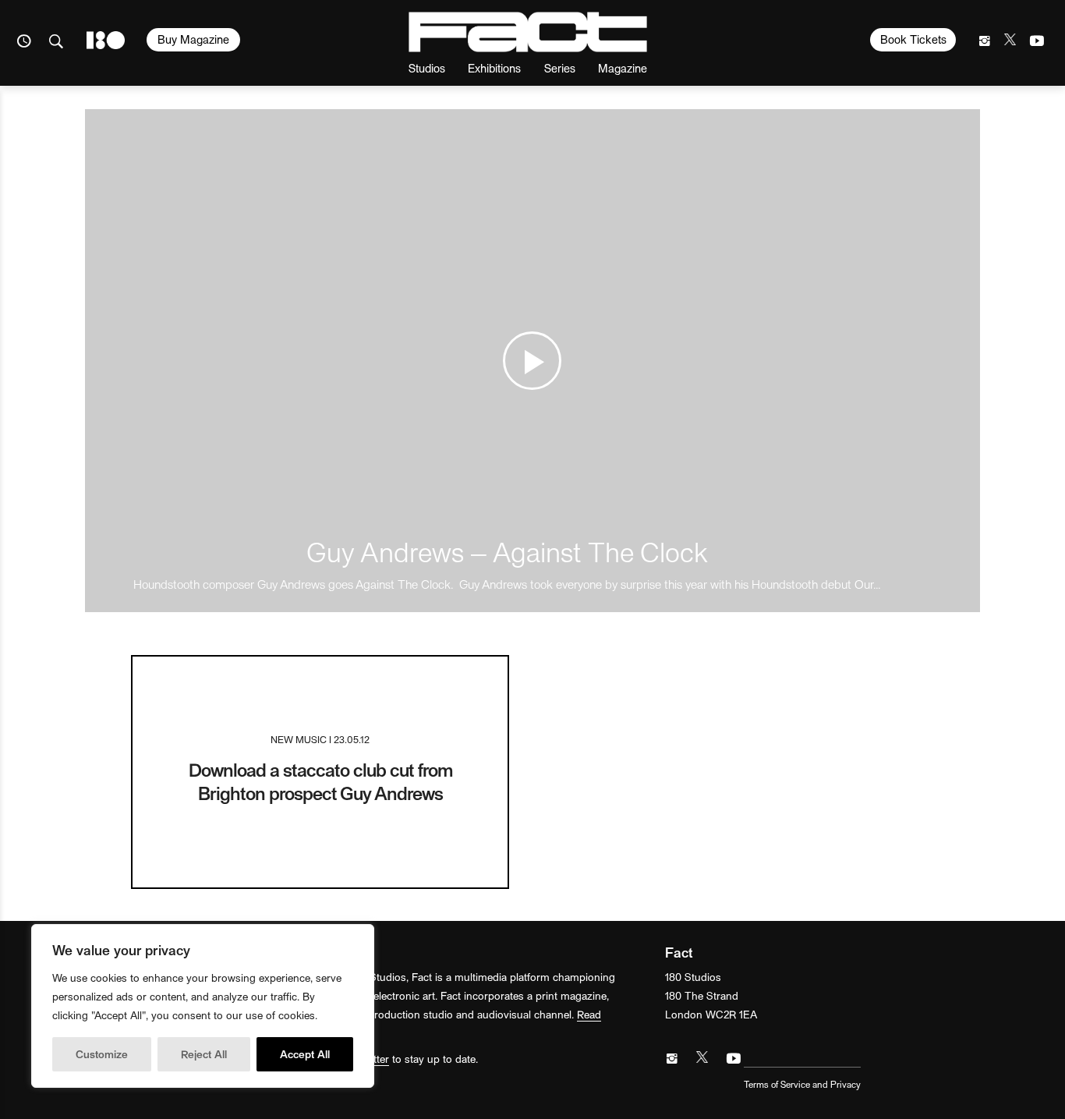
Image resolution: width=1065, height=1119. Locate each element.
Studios (427, 67)
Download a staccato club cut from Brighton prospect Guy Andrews (320, 781)
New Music (299, 739)
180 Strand (106, 40)
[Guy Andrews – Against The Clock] (532, 360)
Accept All (305, 1054)
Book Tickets (913, 39)
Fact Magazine (528, 32)
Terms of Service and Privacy (802, 1083)
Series (559, 67)
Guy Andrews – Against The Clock (507, 551)
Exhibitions (494, 67)
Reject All (204, 1054)
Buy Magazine (193, 39)
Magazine (622, 67)
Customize (102, 1054)
